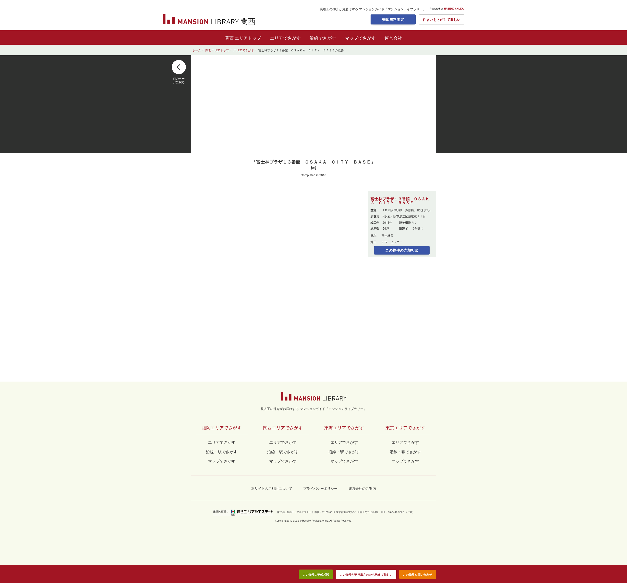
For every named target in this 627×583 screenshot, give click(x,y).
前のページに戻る (179, 80)
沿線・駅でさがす (405, 452)
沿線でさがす (323, 38)
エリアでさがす (285, 38)
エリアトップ (248, 38)
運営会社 (393, 38)
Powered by (447, 8)
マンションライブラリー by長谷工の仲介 (313, 396)
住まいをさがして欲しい (441, 19)
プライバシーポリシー (320, 488)
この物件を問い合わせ (417, 574)
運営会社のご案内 (362, 488)
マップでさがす (360, 38)
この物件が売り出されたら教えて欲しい (366, 574)
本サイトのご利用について (271, 488)
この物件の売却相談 (401, 250)
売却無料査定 (393, 19)
